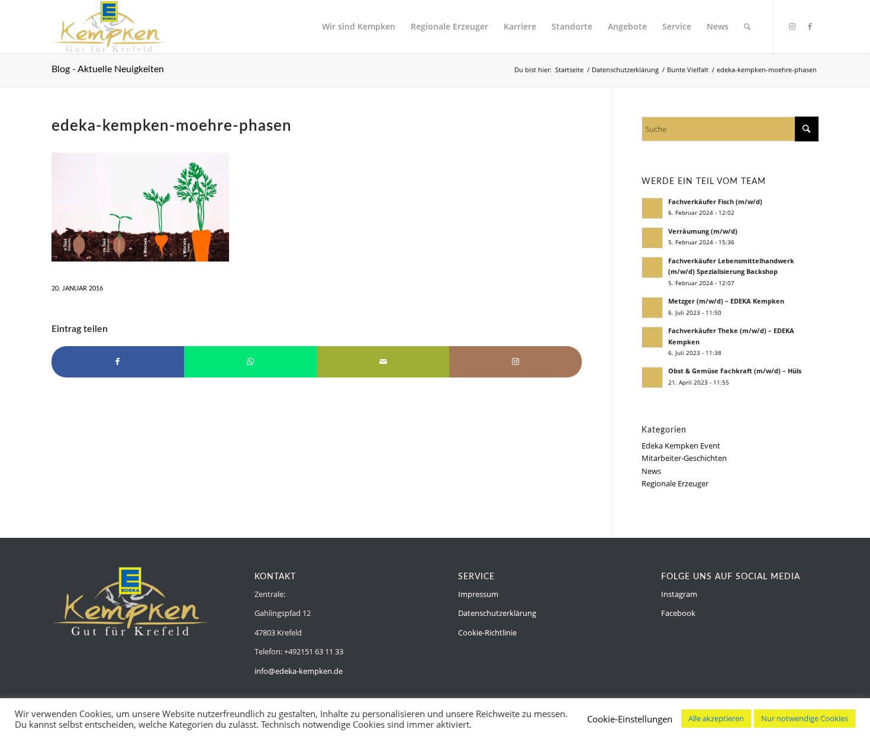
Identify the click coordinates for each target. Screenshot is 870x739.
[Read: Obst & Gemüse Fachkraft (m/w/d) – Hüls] (652, 377)
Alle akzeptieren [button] (716, 718)
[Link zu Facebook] (810, 26)
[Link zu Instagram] (792, 26)
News (651, 471)
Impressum (478, 594)
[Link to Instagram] (515, 361)
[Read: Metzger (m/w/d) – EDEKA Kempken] (652, 307)
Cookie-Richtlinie (487, 632)
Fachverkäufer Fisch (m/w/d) (715, 201)
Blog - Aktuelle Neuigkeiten (107, 69)
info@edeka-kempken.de (298, 671)
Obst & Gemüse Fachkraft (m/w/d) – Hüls (734, 370)
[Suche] (747, 26)
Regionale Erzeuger (675, 483)
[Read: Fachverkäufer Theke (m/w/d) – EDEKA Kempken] (652, 337)
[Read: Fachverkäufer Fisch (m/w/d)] (652, 208)
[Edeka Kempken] (109, 26)
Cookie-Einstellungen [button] (629, 719)
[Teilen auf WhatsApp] (250, 361)
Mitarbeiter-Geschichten (684, 458)
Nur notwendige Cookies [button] (804, 718)
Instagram (679, 594)
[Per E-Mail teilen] (383, 361)
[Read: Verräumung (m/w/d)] (652, 238)
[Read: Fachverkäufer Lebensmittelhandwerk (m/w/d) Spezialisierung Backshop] (652, 267)
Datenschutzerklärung (497, 613)
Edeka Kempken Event (681, 445)
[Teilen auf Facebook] (117, 361)
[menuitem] (358, 26)
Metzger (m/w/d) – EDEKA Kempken (726, 300)
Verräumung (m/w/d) (702, 231)
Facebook (678, 613)
